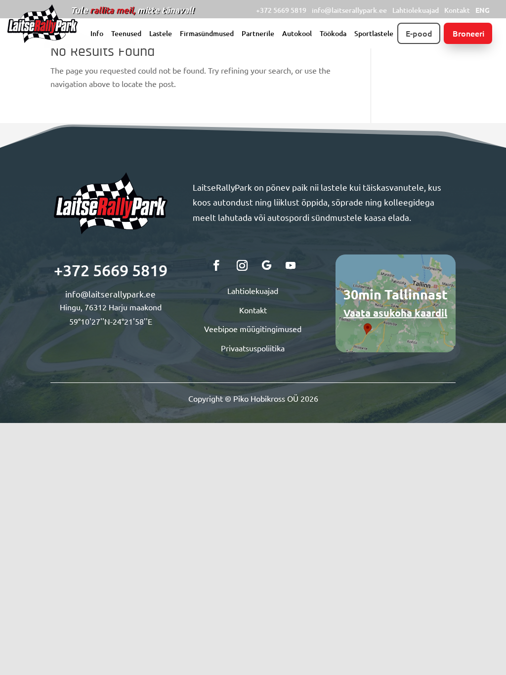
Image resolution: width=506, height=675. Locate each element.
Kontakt (457, 10)
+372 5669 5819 (281, 10)
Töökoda (333, 34)
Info (96, 34)
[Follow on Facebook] (216, 265)
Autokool (297, 34)
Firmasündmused (207, 34)
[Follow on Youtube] (290, 265)
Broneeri (468, 33)
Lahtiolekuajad (415, 10)
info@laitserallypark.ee (349, 10)
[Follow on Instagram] (242, 265)
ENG (482, 9)
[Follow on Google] (267, 265)
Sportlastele (373, 34)
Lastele (160, 34)
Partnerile (258, 34)
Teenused (126, 34)
